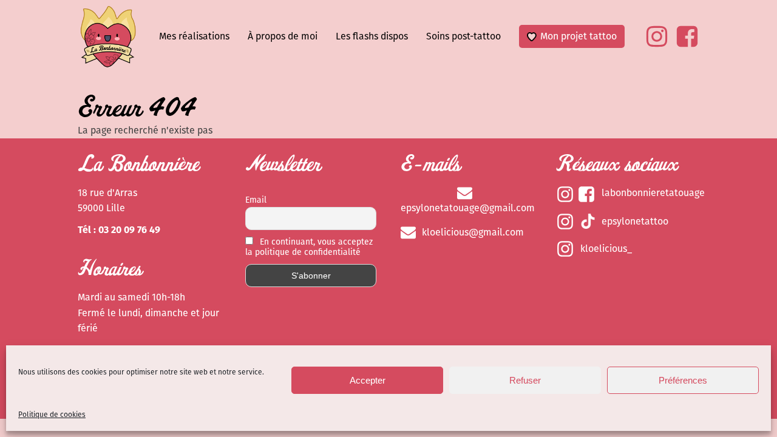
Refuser (525, 380)
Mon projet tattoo (578, 36)
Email (255, 200)
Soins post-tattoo (463, 36)
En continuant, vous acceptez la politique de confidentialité (309, 247)
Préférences (683, 380)
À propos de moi (282, 36)
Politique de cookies (52, 414)
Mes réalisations (194, 36)
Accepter (367, 380)
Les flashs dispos (372, 36)
